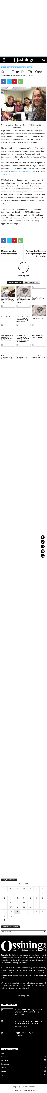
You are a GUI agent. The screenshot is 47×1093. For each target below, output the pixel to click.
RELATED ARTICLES (15, 282)
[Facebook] (3, 81)
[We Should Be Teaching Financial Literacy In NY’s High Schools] (8, 291)
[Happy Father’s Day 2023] (39, 291)
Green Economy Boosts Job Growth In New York (23, 357)
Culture (3, 1068)
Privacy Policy (16, 1087)
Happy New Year (6, 317)
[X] (9, 81)
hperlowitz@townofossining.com (23, 171)
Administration (12, 67)
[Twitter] (43, 542)
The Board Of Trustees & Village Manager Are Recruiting (36, 253)
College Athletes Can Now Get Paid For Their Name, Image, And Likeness (23, 319)
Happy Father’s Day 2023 (38, 298)
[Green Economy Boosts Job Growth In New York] (24, 349)
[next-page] (25, 363)
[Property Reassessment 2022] (39, 310)
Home (3, 65)
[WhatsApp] (20, 81)
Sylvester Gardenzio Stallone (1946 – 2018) (38, 356)
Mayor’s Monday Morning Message (9, 252)
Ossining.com (7, 76)
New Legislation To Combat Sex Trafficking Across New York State (7, 338)
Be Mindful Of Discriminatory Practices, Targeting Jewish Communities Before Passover (23, 338)
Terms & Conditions (29, 1087)
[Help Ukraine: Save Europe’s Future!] (39, 329)
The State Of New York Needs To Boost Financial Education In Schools (23, 300)
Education (22, 67)
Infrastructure (5, 1064)
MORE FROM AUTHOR (31, 282)
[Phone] (43, 556)
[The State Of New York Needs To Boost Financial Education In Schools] (24, 291)
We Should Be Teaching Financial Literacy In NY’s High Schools (7, 300)
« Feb (3, 920)
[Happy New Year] (8, 310)
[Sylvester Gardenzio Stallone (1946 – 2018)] (39, 349)
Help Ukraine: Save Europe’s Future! (38, 336)
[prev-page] (22, 363)
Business (4, 1057)
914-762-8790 (6, 174)
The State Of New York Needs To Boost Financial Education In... (28, 1022)
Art (2, 1075)
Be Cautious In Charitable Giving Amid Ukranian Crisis (7, 357)
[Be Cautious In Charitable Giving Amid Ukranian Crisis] (8, 349)
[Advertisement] (23, 3)
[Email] (43, 551)
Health (3, 1071)
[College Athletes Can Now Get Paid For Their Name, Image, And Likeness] (24, 310)
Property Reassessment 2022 (38, 317)
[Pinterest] (14, 81)
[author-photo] (23, 267)
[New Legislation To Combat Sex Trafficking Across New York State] (8, 329)
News (8, 65)
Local (13, 65)
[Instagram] (43, 546)
